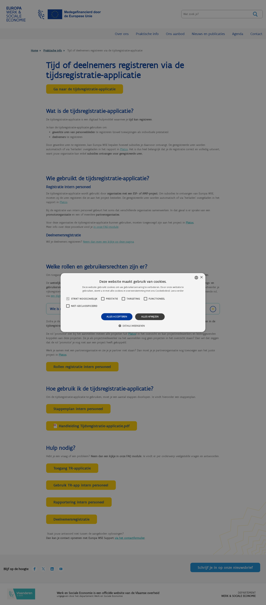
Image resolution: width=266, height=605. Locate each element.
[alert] (133, 302)
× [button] (201, 277)
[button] (133, 326)
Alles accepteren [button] (117, 316)
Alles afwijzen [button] (150, 316)
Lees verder (177, 290)
